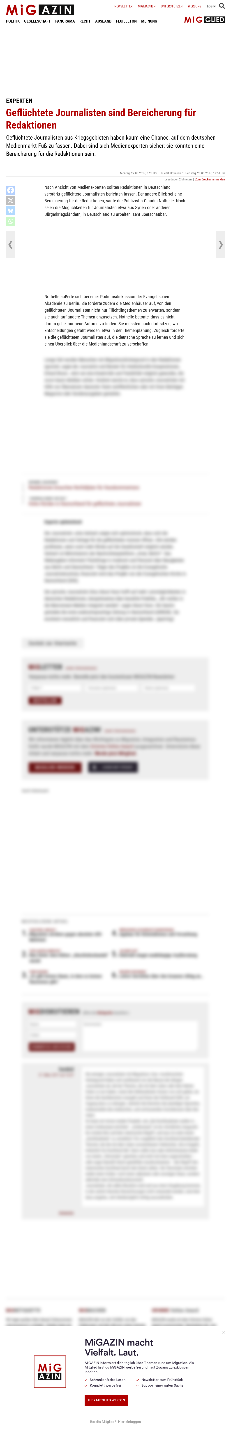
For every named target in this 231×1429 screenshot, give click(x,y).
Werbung (194, 6)
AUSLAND (103, 21)
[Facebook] (10, 190)
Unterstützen (171, 6)
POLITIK (13, 21)
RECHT (85, 21)
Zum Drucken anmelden (210, 179)
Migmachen (146, 6)
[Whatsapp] (10, 221)
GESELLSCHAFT (37, 21)
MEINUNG (149, 21)
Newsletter (123, 6)
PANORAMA (65, 21)
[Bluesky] (10, 210)
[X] (10, 200)
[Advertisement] (115, 60)
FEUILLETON (126, 21)
